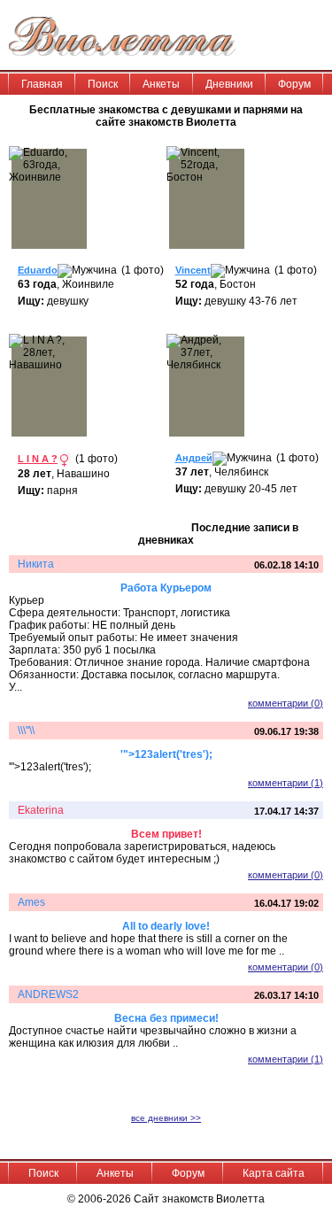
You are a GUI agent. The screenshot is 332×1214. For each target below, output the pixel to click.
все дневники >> (166, 1118)
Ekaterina (41, 810)
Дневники (229, 84)
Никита (36, 564)
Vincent (193, 270)
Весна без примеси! (166, 1018)
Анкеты (161, 84)
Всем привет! (166, 834)
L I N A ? (38, 458)
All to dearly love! (166, 926)
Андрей (193, 457)
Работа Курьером (166, 588)
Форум (294, 84)
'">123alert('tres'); (166, 754)
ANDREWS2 (48, 994)
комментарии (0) (285, 703)
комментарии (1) (285, 782)
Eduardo (38, 270)
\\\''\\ (26, 730)
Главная (42, 84)
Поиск (103, 84)
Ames (31, 902)
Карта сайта (274, 1173)
